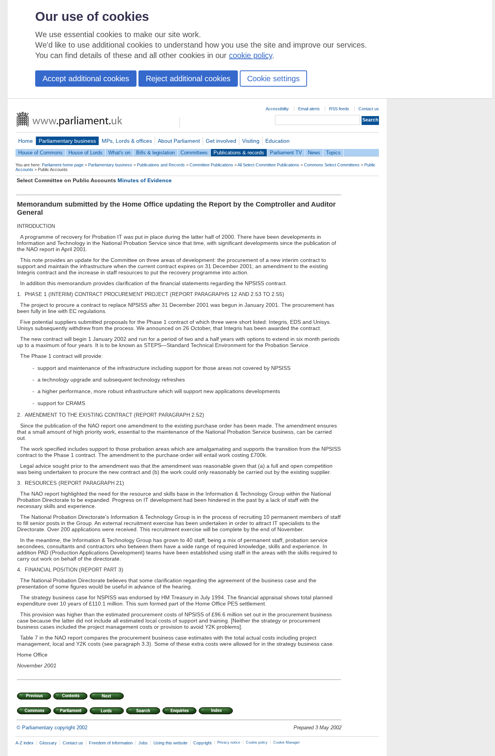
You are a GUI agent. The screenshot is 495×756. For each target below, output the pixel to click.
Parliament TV (286, 153)
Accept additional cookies (86, 78)
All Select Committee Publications (268, 164)
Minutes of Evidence (145, 180)
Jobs (143, 743)
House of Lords (85, 153)
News (314, 153)
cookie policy (250, 55)
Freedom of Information (111, 743)
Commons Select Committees (332, 164)
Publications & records (238, 153)
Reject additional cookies (188, 78)
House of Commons (40, 153)
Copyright (202, 743)
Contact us (368, 108)
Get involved (221, 141)
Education (277, 141)
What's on (119, 153)
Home (25, 141)
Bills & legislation (155, 153)
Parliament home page (63, 164)
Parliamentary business (67, 141)
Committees (194, 153)
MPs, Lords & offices (127, 141)
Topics (333, 153)
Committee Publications (211, 164)
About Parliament (179, 141)
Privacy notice (228, 742)
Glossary (48, 743)
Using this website (171, 743)
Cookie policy (257, 742)
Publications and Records (161, 164)
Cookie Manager (286, 742)
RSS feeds (339, 108)
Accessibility (277, 108)
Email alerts (309, 108)
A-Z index (24, 743)
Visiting (250, 141)
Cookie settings (273, 78)
